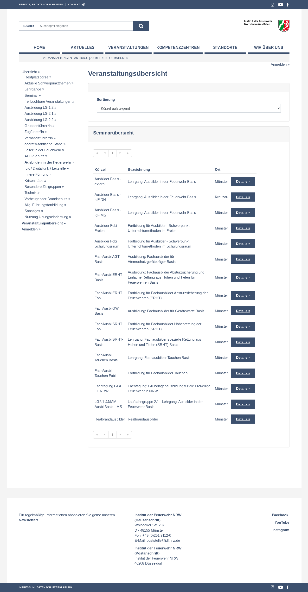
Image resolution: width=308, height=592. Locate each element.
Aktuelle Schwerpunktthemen (48, 83)
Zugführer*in (34, 132)
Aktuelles (83, 47)
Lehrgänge (33, 89)
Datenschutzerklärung (54, 587)
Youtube (280, 4)
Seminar (31, 95)
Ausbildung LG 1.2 (39, 107)
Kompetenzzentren (178, 47)
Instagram (272, 4)
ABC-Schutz (34, 156)
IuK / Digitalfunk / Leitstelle (45, 168)
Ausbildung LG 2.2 (39, 120)
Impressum (27, 587)
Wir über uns (268, 47)
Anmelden (279, 64)
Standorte (225, 47)
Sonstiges (32, 211)
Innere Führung (36, 174)
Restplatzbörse (36, 77)
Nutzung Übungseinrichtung (46, 217)
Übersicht (29, 72)
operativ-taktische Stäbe (44, 144)
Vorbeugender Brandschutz (46, 199)
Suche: (28, 26)
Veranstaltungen (128, 47)
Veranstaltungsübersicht (42, 223)
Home (39, 47)
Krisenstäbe (34, 180)
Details (241, 181)
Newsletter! (28, 520)
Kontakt (74, 4)
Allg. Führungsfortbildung (44, 205)
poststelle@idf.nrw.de (163, 540)
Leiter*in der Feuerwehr (43, 150)
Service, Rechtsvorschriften (41, 4)
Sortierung (106, 99)
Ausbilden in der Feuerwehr (48, 162)
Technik (31, 193)
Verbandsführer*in (39, 138)
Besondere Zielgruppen (43, 187)
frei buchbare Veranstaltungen (48, 101)
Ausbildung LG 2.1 (39, 113)
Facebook (287, 4)
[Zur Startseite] (266, 26)
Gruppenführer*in (38, 126)
